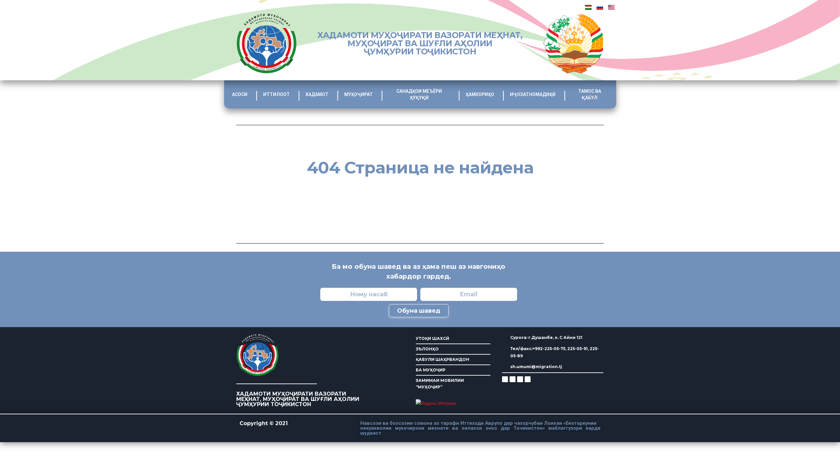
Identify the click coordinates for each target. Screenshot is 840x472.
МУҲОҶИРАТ (358, 94)
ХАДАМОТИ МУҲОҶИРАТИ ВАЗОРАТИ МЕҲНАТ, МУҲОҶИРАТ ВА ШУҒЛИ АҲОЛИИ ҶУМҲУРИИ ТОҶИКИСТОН (419, 43)
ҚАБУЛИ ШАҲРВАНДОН (442, 359)
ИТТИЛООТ (276, 94)
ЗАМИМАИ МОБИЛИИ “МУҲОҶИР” (440, 383)
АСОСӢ (239, 94)
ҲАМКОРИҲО (480, 94)
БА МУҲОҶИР (431, 369)
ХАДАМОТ (316, 94)
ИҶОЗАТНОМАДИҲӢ (533, 94)
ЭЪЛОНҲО (427, 348)
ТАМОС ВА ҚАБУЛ (589, 94)
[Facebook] (512, 379)
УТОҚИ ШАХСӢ (432, 338)
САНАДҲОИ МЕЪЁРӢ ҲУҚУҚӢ (419, 94)
